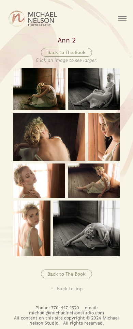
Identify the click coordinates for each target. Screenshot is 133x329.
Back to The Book (66, 52)
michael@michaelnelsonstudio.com (66, 312)
